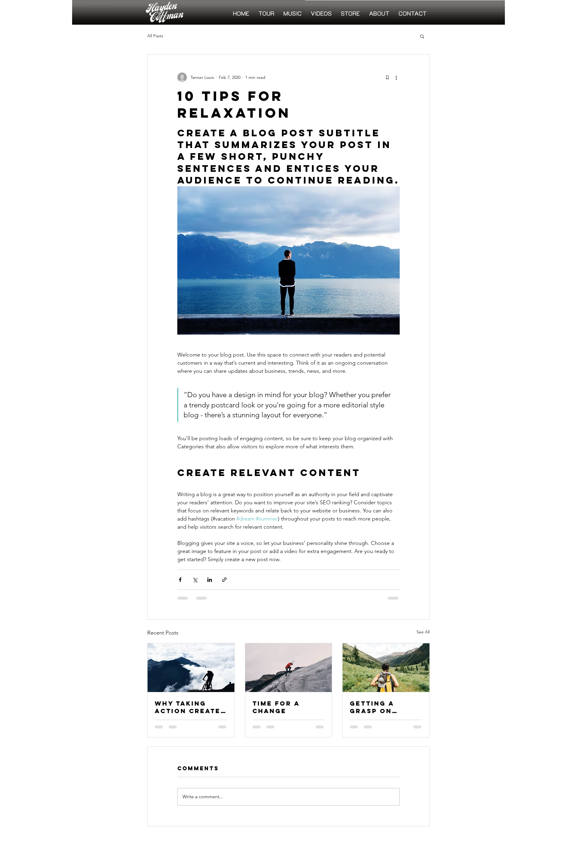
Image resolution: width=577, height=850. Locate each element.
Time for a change (276, 707)
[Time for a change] (288, 667)
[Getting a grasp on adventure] (386, 667)
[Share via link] (224, 580)
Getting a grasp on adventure (374, 707)
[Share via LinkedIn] (209, 580)
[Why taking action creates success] (191, 667)
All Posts (155, 36)
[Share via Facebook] (180, 580)
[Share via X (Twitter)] (195, 580)
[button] (422, 36)
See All (423, 632)
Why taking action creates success (190, 707)
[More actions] (396, 77)
